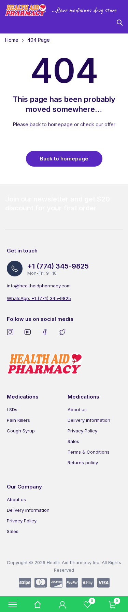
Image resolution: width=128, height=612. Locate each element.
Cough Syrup (21, 430)
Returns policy (83, 462)
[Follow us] (63, 331)
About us (77, 409)
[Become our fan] (46, 331)
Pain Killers (18, 420)
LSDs (12, 409)
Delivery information (89, 420)
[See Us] (11, 331)
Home (11, 40)
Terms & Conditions (89, 452)
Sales (73, 441)
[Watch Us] (28, 331)
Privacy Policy (82, 430)
